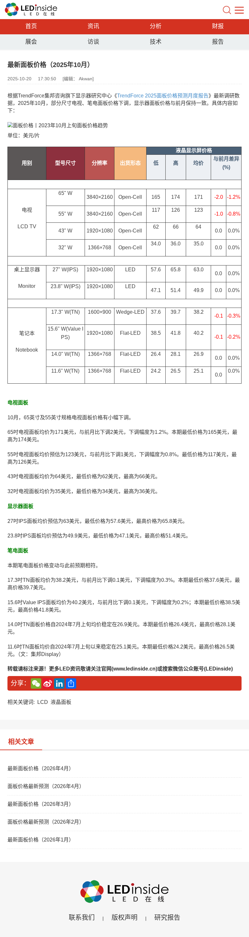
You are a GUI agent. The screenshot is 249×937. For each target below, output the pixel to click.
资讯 (93, 26)
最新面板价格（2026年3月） (40, 804)
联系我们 (82, 917)
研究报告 (167, 917)
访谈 (93, 42)
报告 (218, 42)
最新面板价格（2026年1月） (40, 839)
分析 (155, 26)
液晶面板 (61, 702)
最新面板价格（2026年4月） (40, 768)
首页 (31, 26)
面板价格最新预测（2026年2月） (45, 822)
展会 (31, 42)
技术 (155, 42)
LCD (42, 702)
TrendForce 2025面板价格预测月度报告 (162, 95)
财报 (218, 26)
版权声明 (124, 917)
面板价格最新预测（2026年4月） (45, 786)
